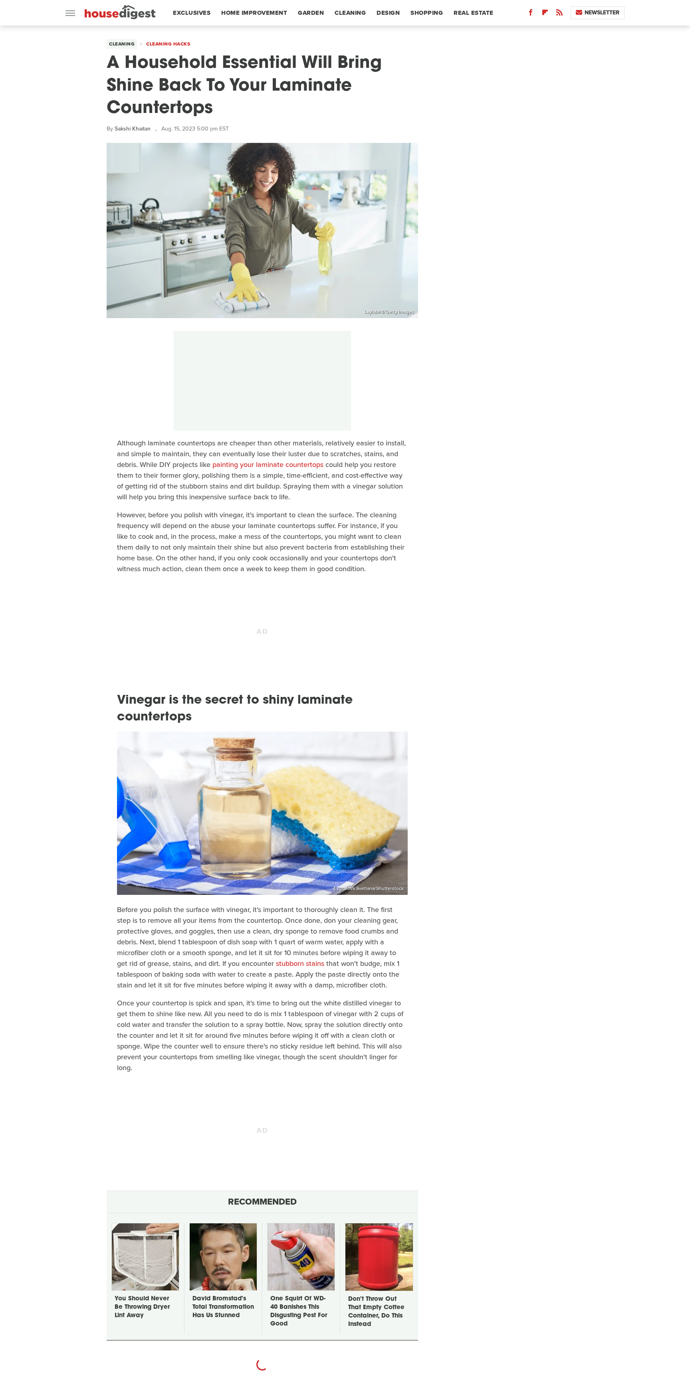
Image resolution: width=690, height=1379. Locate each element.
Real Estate (474, 12)
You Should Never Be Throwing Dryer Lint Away (142, 1307)
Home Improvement (254, 12)
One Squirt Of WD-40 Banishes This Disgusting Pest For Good (298, 1311)
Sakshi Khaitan (133, 129)
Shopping (426, 12)
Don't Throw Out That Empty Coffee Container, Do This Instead (376, 1312)
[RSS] (559, 14)
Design (388, 12)
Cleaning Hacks (168, 43)
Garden (311, 12)
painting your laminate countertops (267, 464)
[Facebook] (530, 14)
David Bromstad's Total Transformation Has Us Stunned (223, 1307)
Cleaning (350, 12)
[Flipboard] (545, 14)
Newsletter (602, 12)
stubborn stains (300, 963)
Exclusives (191, 12)
